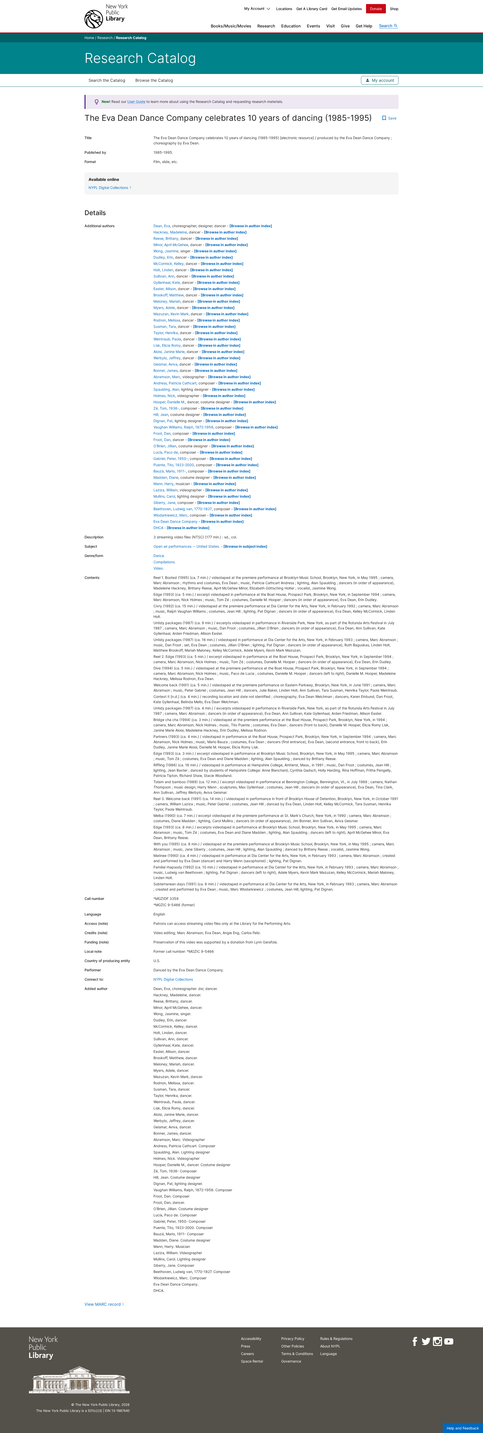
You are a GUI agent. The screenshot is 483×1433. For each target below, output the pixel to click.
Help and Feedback (463, 1428)
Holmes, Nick (164, 395)
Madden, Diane (165, 477)
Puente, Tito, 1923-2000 (173, 465)
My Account (254, 8)
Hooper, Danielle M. (169, 402)
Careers (247, 1353)
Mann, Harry (163, 484)
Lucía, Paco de (165, 452)
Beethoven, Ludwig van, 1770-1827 (182, 509)
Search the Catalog (107, 80)
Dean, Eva (161, 226)
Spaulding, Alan (166, 389)
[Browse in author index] (250, 226)
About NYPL (330, 1346)
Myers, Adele (164, 307)
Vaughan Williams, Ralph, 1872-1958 (183, 427)
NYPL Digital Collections (173, 979)
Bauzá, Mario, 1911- (169, 471)
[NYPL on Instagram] (437, 1341)
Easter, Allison (164, 289)
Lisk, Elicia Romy (167, 345)
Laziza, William (165, 490)
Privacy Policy (292, 1338)
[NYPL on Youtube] (448, 1341)
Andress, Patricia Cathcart (174, 383)
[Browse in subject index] (245, 546)
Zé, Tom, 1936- (166, 408)
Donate (376, 9)
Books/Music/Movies (231, 25)
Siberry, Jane (164, 502)
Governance (291, 1361)
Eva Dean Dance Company (175, 521)
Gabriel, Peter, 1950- (170, 458)
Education (291, 25)
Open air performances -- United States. (186, 546)
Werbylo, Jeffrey (167, 358)
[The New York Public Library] (106, 16)
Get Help (364, 25)
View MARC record (103, 1304)
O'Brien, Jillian (164, 446)
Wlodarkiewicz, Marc (170, 515)
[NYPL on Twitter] (426, 1341)
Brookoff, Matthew (168, 295)
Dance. (159, 555)
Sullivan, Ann (163, 276)
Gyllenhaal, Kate (166, 282)
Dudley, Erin (163, 257)
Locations (284, 9)
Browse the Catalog (154, 80)
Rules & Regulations (336, 1338)
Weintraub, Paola (167, 339)
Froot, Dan (162, 433)
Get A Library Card (311, 9)
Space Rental (252, 1361)
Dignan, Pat (163, 421)
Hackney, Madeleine (170, 232)
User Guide (136, 101)
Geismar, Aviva (165, 364)
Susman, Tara (164, 326)
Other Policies (292, 1346)
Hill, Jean (160, 414)
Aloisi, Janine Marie (169, 351)
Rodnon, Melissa (166, 320)
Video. (158, 568)
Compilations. (164, 562)
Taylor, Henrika (165, 333)
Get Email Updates (346, 9)
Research (266, 25)
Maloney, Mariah (166, 301)
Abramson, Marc (166, 377)
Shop (394, 9)
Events (313, 25)
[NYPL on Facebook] (414, 1341)
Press (245, 1346)
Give (345, 25)
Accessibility (251, 1338)
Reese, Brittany (165, 238)
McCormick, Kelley (168, 263)
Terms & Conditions (297, 1353)
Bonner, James (165, 370)
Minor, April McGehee (170, 245)
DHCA (158, 528)
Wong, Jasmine (165, 251)
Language (328, 1353)
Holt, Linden (163, 270)
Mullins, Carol (164, 496)
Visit (330, 25)
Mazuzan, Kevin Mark (171, 314)
